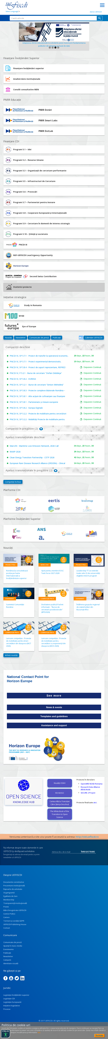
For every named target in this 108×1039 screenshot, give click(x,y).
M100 (21, 316)
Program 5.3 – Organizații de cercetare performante (39, 170)
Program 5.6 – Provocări (25, 191)
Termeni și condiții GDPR (13, 921)
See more (54, 695)
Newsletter (21, 337)
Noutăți (8, 337)
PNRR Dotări (45, 109)
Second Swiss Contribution (43, 276)
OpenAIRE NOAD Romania (91, 783)
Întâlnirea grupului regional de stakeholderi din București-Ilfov (88, 607)
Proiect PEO (10, 565)
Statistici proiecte (22, 287)
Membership (8, 899)
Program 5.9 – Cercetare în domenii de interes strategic (41, 223)
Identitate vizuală (10, 963)
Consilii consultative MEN (26, 89)
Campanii (7, 960)
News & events (54, 707)
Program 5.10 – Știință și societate (30, 234)
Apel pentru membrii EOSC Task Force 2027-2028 (52, 571)
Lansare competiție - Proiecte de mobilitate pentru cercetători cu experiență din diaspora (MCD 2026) (53, 642)
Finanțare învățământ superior (28, 68)
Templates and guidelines (54, 716)
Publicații (57, 337)
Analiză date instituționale (26, 79)
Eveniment (9, 599)
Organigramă (8, 892)
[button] (20, 37)
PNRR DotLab (46, 131)
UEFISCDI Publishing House (14, 924)
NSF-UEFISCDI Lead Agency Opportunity (33, 255)
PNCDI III (23, 244)
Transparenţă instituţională (15, 903)
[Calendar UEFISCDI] (81, 337)
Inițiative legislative (11, 1005)
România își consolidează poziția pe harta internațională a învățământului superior (17, 574)
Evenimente (8, 949)
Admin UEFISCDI (96, 12)
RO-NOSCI (59, 793)
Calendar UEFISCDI (93, 337)
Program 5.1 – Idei (22, 149)
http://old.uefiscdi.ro (87, 836)
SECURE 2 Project (88, 792)
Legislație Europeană (12, 1002)
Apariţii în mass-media (12, 946)
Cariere (6, 917)
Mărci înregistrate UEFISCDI (14, 910)
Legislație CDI (9, 998)
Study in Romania (33, 305)
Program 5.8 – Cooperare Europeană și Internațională (40, 213)
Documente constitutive (13, 882)
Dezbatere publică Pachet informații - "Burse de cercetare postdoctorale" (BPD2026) (52, 608)
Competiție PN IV (47, 599)
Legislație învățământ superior (16, 995)
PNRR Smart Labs (48, 120)
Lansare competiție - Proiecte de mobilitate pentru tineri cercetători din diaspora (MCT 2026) (18, 642)
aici (95, 802)
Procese (6, 1009)
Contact (6, 928)
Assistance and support (54, 725)
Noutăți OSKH (59, 783)
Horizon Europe (21, 265)
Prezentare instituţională (14, 885)
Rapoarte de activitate (12, 889)
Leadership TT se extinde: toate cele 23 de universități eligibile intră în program (88, 573)
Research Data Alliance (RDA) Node (90, 788)
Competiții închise (13, 482)
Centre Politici (9, 913)
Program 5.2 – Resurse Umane (28, 160)
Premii (6, 906)
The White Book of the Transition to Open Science (59, 814)
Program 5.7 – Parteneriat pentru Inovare (34, 202)
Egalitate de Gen (10, 896)
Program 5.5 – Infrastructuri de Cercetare (34, 181)
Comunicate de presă (39, 337)
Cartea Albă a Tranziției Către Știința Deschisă (60, 803)
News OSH (45, 565)
